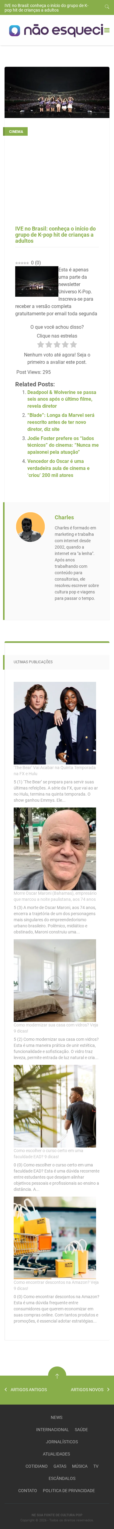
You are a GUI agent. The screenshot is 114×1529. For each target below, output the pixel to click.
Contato (27, 1490)
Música (80, 1466)
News (56, 1417)
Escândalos (62, 1478)
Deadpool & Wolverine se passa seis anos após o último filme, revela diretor (61, 399)
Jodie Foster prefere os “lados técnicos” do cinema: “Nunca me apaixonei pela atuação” (63, 445)
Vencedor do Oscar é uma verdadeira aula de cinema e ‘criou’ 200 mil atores (58, 468)
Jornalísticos (62, 1441)
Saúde (81, 1429)
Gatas (60, 1466)
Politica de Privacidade (69, 1490)
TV (95, 1466)
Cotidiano (37, 1466)
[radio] (40, 345)
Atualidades (56, 1454)
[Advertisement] (57, 183)
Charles (64, 517)
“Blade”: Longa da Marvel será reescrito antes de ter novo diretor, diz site (61, 422)
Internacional (52, 1429)
